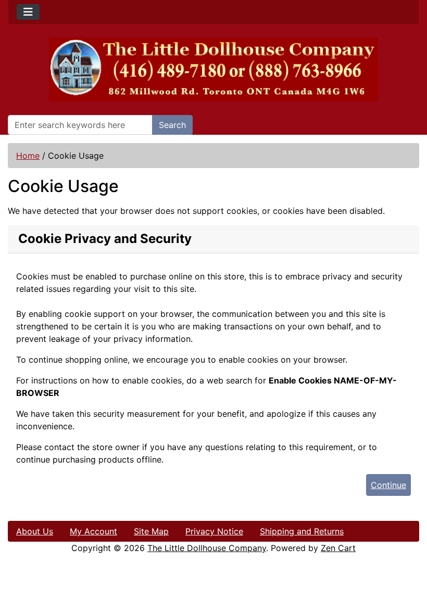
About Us (34, 531)
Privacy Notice (214, 531)
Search (172, 125)
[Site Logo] (213, 69)
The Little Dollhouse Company (206, 548)
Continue (388, 485)
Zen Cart (338, 548)
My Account (93, 531)
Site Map (151, 531)
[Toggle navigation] (28, 12)
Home (28, 155)
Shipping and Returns (302, 531)
